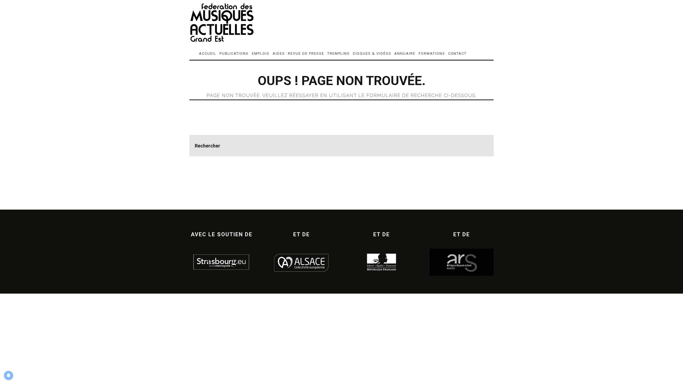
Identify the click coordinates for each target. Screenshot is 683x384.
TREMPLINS (338, 53)
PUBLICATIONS (234, 53)
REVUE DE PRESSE (306, 53)
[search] (483, 145)
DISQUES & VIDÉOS (372, 53)
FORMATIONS (432, 53)
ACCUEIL (207, 53)
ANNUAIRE (404, 53)
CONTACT (457, 53)
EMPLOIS (260, 53)
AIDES (279, 53)
